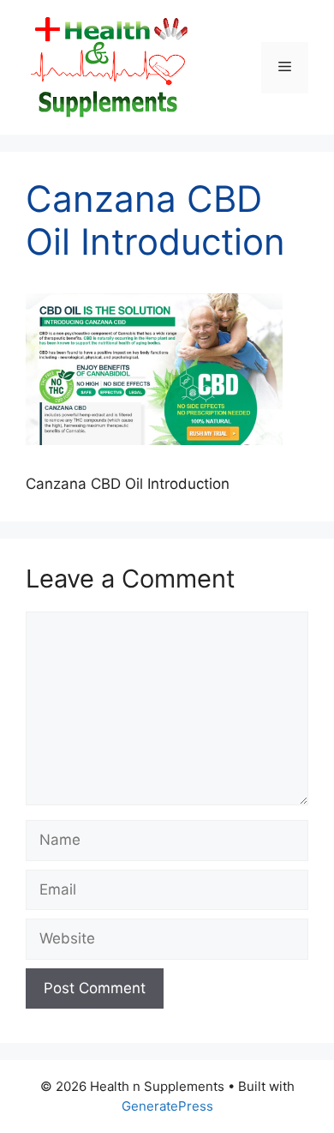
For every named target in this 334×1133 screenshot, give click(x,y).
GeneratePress (167, 1106)
